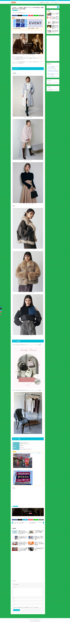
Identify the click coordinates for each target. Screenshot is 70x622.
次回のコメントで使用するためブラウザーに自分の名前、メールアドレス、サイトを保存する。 (26, 607)
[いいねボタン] (14, 488)
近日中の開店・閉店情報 (50, 68)
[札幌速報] (13, 2)
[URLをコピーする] (41, 15)
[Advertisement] (28, 497)
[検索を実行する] (58, 7)
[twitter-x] (55, 0)
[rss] (57, 0)
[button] (14, 15)
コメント (14, 587)
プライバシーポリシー (32, 619)
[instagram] (56, 0)
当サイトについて (38, 619)
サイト (14, 604)
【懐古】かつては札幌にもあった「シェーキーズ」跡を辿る (22, 470)
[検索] (58, 0)
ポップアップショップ (15, 10)
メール (14, 601)
